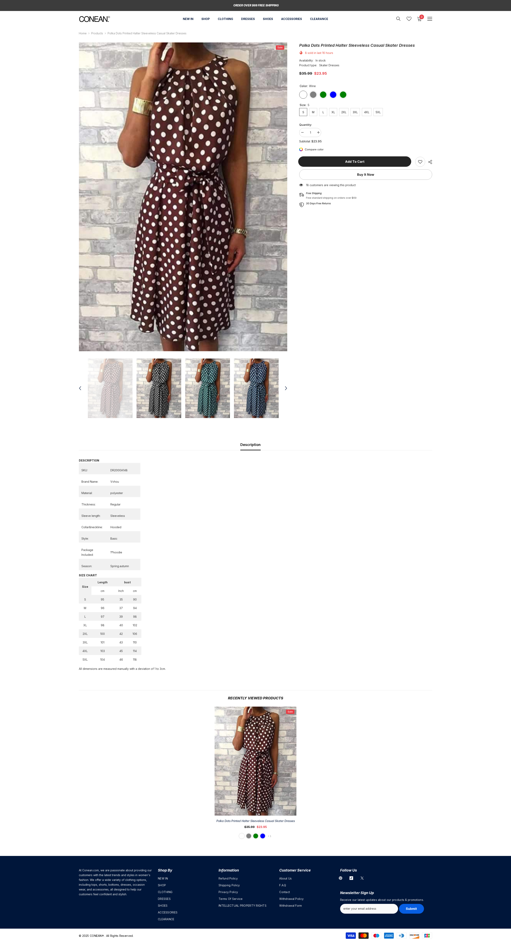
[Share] (428, 162)
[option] (183, 196)
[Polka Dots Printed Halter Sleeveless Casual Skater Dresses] (255, 761)
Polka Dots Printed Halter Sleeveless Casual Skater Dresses (255, 821)
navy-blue (263, 836)
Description (250, 445)
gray (249, 836)
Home (83, 33)
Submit (411, 909)
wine (242, 836)
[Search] (398, 18)
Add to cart (355, 162)
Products (97, 33)
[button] (80, 388)
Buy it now (365, 175)
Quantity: (305, 124)
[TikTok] (351, 878)
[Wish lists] (409, 18)
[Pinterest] (341, 878)
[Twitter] (362, 878)
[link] (420, 162)
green (256, 836)
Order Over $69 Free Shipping (256, 5)
